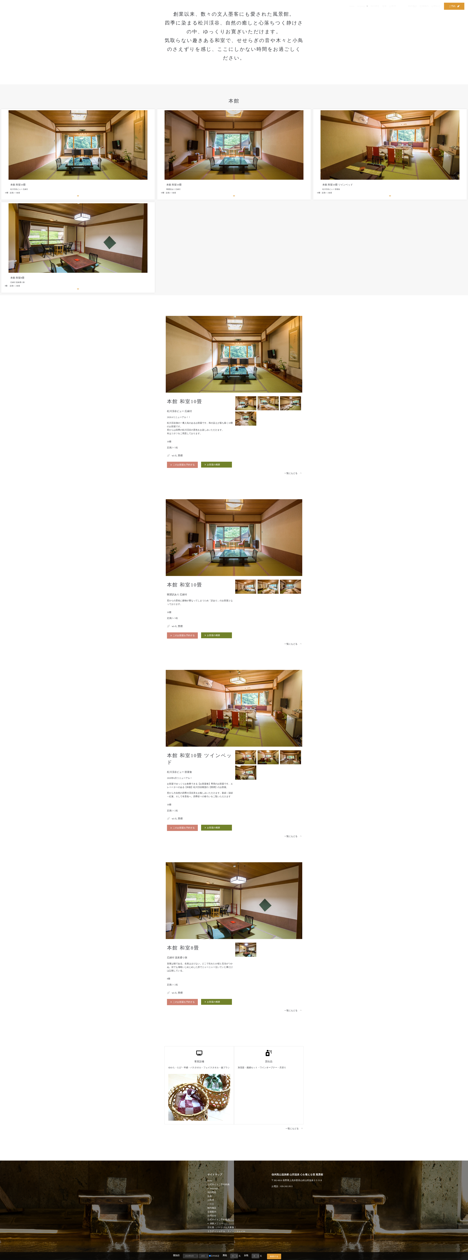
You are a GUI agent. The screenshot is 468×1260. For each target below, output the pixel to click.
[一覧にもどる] (300, 473)
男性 (225, 1255)
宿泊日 (176, 1255)
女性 (246, 1255)
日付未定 (215, 1256)
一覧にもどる (290, 473)
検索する (274, 1256)
